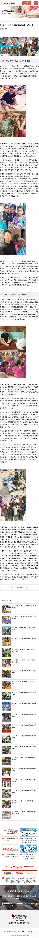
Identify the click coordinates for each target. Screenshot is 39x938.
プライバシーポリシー (10, 931)
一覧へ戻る (19, 587)
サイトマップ (31, 931)
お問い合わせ (22, 931)
